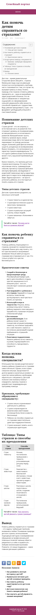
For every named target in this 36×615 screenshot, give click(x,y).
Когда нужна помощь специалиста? (18, 59)
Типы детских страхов (15, 50)
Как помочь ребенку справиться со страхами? (17, 53)
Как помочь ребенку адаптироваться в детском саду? (18, 584)
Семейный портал (18, 4)
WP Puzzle (21, 611)
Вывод (6, 71)
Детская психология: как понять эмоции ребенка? (17, 590)
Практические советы (15, 57)
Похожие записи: (13, 73)
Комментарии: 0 (20, 38)
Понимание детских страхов (15, 48)
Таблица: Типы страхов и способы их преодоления (17, 67)
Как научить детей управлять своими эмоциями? (19, 595)
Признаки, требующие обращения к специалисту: (20, 63)
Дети (11, 38)
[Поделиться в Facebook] (4, 563)
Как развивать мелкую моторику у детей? (16, 573)
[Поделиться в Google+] (19, 563)
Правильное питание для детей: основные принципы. (18, 578)
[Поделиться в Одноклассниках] (14, 563)
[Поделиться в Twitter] (24, 563)
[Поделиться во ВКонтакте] (9, 563)
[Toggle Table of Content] (29, 45)
